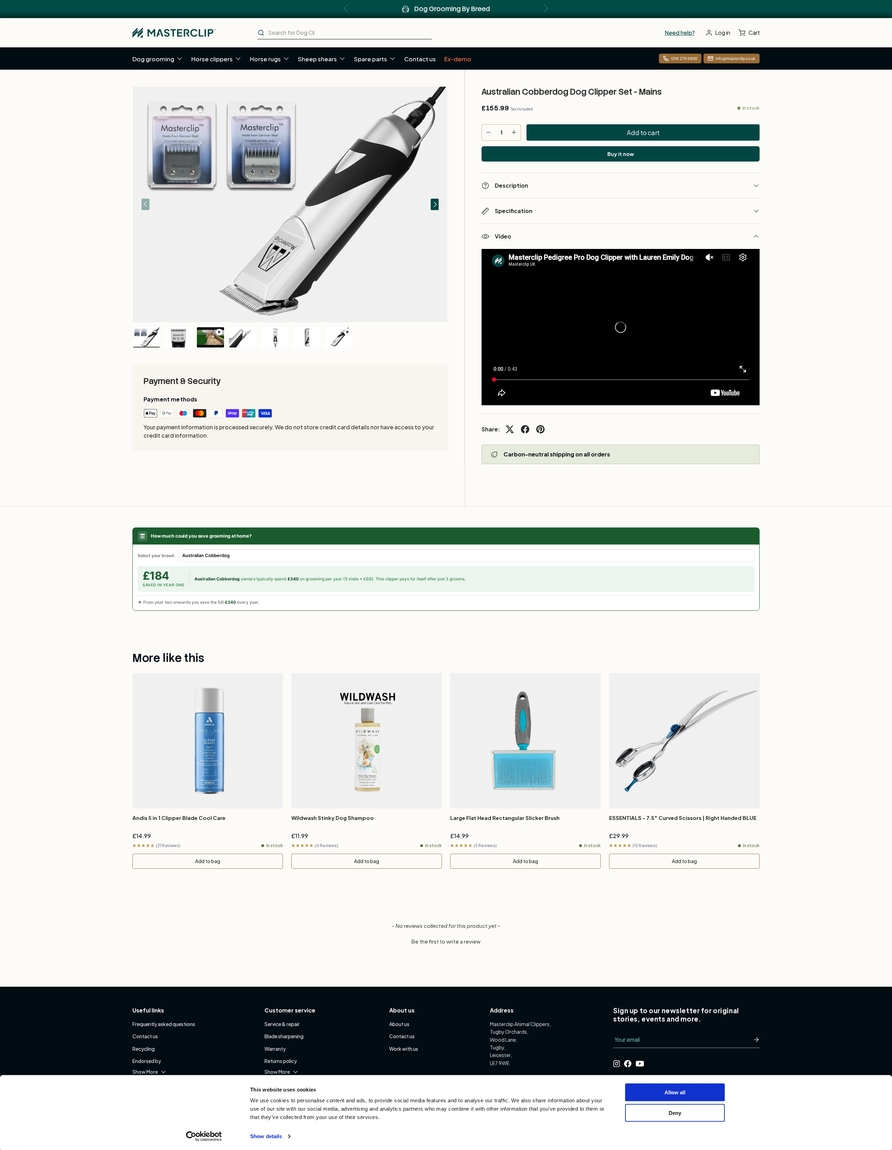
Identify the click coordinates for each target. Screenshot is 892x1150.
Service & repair (282, 1024)
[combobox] (344, 32)
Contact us (420, 59)
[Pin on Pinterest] (540, 429)
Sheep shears (317, 59)
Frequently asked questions (163, 1024)
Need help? (680, 32)
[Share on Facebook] (525, 429)
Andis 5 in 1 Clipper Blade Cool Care (178, 817)
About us (399, 1024)
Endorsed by (146, 1061)
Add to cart (643, 132)
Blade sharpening (283, 1036)
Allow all (674, 1092)
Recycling (143, 1049)
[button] (750, 32)
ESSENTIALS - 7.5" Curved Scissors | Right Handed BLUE (682, 817)
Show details (266, 1136)
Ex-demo (457, 59)
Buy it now (620, 154)
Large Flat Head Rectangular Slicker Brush (505, 817)
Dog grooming (153, 59)
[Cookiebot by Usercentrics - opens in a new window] (204, 1136)
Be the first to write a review (446, 941)
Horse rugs (265, 59)
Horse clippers (212, 59)
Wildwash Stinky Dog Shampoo (332, 817)
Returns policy (280, 1061)
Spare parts (370, 59)
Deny (675, 1113)
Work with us (403, 1049)
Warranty (275, 1049)
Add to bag (207, 861)
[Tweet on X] (509, 429)
